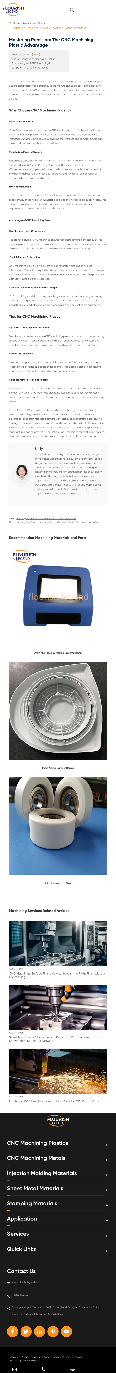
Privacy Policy (30, 1360)
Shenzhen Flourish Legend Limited (42, 1357)
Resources (29, 23)
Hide (36, 54)
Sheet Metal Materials (35, 1188)
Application (22, 1218)
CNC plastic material (20, 160)
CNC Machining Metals (36, 1158)
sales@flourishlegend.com (26, 1282)
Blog (40, 23)
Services (18, 1233)
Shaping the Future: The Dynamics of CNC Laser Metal (46, 518)
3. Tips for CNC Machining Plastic (30, 67)
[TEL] (43, 1369)
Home (16, 23)
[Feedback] (72, 1369)
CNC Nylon (54, 164)
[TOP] (101, 1369)
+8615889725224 (21, 1294)
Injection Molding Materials (42, 1173)
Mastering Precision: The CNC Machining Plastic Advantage (50, 27)
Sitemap (14, 1360)
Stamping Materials (32, 1203)
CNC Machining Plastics (37, 1143)
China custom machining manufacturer (30, 169)
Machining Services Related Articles (39, 910)
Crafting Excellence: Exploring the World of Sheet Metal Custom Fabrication (57, 522)
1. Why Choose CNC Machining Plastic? (33, 58)
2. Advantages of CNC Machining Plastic (34, 63)
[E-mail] (14, 1369)
